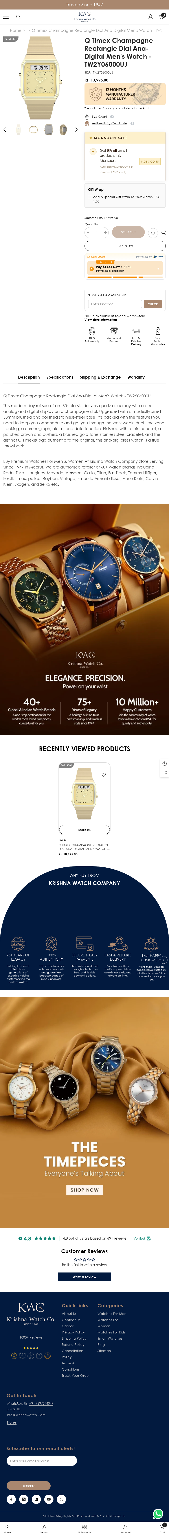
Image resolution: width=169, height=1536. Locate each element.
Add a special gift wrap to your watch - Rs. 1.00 (126, 199)
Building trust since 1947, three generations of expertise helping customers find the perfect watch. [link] (18, 974)
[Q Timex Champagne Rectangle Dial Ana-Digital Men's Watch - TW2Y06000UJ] (84, 794)
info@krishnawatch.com (26, 1415)
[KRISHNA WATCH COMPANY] (84, 1112)
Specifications (59, 377)
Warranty (136, 377)
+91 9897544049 (41, 1403)
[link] (153, 233)
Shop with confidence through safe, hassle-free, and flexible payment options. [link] (85, 971)
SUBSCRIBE (29, 1486)
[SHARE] (162, 233)
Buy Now (125, 246)
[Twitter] (61, 1499)
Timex (62, 840)
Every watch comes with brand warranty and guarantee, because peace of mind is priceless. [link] (51, 972)
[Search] (18, 17)
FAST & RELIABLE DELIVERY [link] (118, 957)
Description (29, 377)
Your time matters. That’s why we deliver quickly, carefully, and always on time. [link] (117, 971)
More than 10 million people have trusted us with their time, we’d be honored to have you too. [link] (151, 973)
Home (16, 30)
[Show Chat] (159, 1514)
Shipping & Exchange (100, 377)
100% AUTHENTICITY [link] (51, 957)
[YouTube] (48, 1499)
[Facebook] (11, 1499)
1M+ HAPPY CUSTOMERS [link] (151, 958)
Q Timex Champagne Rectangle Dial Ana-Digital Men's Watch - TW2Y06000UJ (84, 847)
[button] (4, 129)
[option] (40, 77)
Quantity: (91, 224)
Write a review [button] (84, 1277)
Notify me (84, 829)
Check (153, 304)
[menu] (6, 16)
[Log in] (150, 16)
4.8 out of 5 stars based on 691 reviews (94, 1238)
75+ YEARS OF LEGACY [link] (18, 957)
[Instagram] (23, 1499)
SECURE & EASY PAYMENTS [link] (84, 957)
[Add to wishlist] (103, 774)
